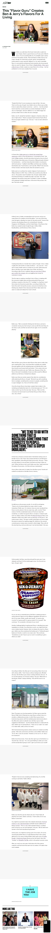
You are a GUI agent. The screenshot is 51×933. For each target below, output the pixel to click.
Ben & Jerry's (14, 709)
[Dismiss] (49, 921)
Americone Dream (21, 838)
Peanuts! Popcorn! (37, 515)
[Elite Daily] (6, 2)
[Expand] (45, 921)
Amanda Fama (7, 46)
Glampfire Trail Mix (24, 840)
